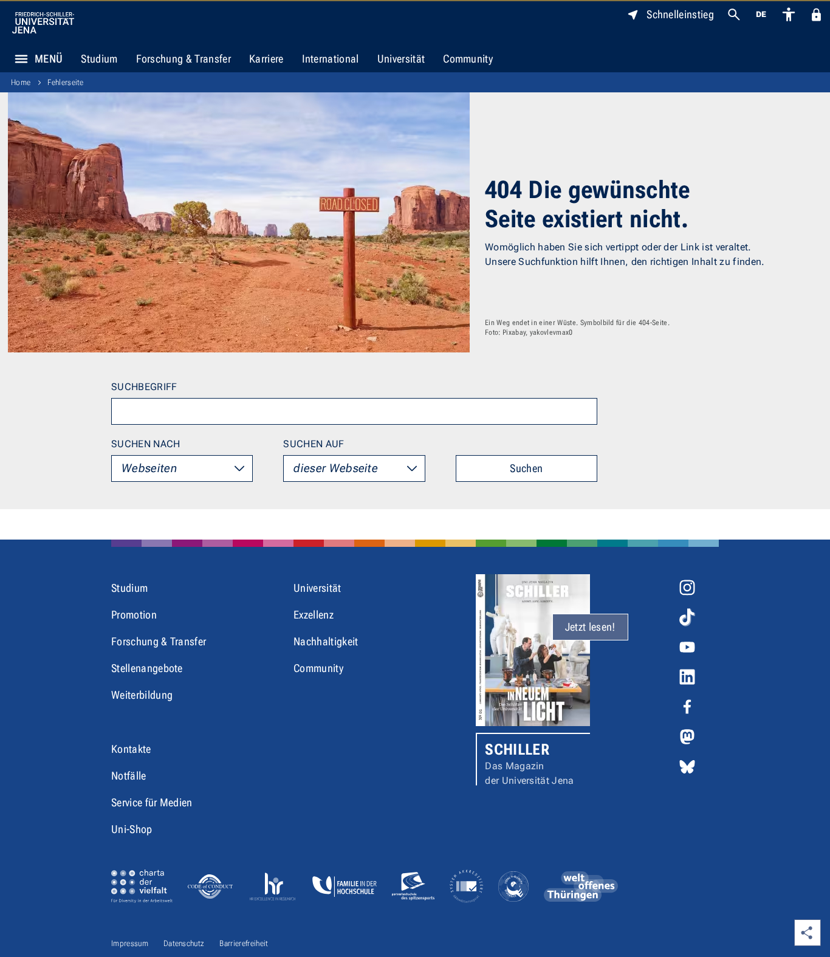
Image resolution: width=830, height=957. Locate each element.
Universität (401, 58)
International (330, 58)
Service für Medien (152, 802)
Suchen (526, 468)
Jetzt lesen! (590, 626)
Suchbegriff (144, 387)
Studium (99, 58)
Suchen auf (313, 444)
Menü (49, 58)
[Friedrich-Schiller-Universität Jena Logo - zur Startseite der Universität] (43, 22)
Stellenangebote (147, 668)
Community (468, 58)
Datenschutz (184, 943)
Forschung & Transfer (183, 58)
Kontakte (131, 749)
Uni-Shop (132, 829)
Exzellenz (313, 614)
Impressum (129, 943)
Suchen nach (145, 444)
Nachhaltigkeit (325, 641)
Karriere (266, 58)
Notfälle (128, 775)
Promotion (134, 614)
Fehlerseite (65, 82)
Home (20, 82)
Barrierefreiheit (243, 943)
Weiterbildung (142, 694)
